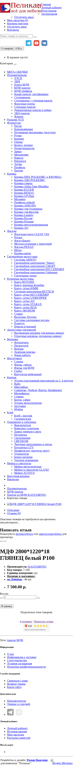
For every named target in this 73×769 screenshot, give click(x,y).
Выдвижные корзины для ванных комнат (39, 332)
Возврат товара (16, 683)
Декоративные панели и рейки (32, 110)
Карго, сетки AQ (24, 301)
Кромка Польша (24, 221)
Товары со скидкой (18, 704)
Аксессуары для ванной (21, 329)
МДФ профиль (23, 90)
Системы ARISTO (25, 259)
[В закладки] (1, 541)
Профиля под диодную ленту (32, 450)
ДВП (17, 81)
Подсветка (20, 434)
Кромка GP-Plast (24, 196)
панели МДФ (15, 640)
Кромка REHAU (24, 192)
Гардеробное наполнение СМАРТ (34, 266)
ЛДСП (18, 78)
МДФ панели (22, 87)
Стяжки (19, 396)
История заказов (17, 731)
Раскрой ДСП (15, 119)
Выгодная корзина (18, 476)
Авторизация (49, 13)
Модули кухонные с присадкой (33, 243)
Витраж (19, 348)
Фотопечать (21, 342)
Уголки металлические (28, 402)
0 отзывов (26, 621)
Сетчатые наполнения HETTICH (34, 291)
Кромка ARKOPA (25, 205)
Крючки (19, 138)
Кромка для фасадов (26, 211)
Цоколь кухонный (25, 326)
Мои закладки (15, 734)
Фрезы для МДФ (24, 367)
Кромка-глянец (23, 183)
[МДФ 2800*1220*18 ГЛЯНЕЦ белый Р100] (34, 504)
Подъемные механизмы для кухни (35, 132)
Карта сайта (14, 687)
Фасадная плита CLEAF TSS (31, 234)
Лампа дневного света (27, 431)
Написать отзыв (43, 621)
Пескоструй (21, 345)
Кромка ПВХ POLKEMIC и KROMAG (38, 176)
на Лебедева (14, 579)
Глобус (18, 371)
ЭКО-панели (22, 113)
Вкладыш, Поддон (25, 316)
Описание (13, 510)
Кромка (11, 173)
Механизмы (21, 154)
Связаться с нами (17, 680)
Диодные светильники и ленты (33, 444)
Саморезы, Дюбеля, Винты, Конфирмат (38, 390)
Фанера (18, 116)
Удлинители (21, 453)
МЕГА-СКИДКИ (17, 71)
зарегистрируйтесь (50, 533)
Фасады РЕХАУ (24, 246)
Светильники (22, 437)
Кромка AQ (21, 227)
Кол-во (4, 593)
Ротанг (18, 237)
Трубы (18, 164)
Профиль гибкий (24, 202)
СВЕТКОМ (21, 441)
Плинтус (19, 323)
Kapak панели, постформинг (31, 94)
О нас (10, 653)
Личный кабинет (17, 728)
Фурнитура (14, 122)
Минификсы (21, 393)
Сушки (18, 313)
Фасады (11, 231)
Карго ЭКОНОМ (24, 310)
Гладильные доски (25, 275)
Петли (18, 125)
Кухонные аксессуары (20, 278)
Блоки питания (23, 457)
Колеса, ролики (23, 145)
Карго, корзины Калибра (29, 285)
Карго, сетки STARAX (28, 304)
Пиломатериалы (17, 75)
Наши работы (22, 355)
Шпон (18, 250)
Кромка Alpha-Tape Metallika (31, 186)
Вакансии (13, 479)
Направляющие (23, 129)
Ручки (18, 135)
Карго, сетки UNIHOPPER (30, 297)
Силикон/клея (22, 418)
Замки (18, 151)
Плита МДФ (21, 84)
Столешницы (22, 97)
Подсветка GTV (24, 447)
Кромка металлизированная (31, 224)
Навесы (18, 157)
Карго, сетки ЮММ (26, 288)
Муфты (18, 409)
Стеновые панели (25, 106)
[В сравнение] (5, 541)
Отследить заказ (24, 17)
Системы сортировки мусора (31, 320)
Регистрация (48, 10)
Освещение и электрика (21, 421)
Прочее (18, 170)
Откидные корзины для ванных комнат (38, 336)
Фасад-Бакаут (22, 240)
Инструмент (14, 358)
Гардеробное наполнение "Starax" (34, 262)
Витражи (12, 339)
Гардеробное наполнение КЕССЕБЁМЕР (39, 269)
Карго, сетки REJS (25, 307)
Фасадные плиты (24, 103)
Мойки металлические (27, 466)
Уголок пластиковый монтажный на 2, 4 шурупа (43, 380)
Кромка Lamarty (23, 215)
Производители (16, 700)
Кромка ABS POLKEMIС (29, 180)
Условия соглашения (19, 663)
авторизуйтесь (24, 533)
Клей (10, 412)
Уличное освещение (26, 460)
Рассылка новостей (18, 737)
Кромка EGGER (24, 189)
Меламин (20, 199)
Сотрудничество (17, 660)
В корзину (6, 606)
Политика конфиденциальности (26, 666)
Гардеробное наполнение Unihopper (36, 272)
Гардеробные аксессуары (22, 256)
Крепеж (11, 377)
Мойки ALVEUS (24, 472)
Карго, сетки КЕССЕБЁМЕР (31, 294)
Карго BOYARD (24, 281)
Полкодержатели (24, 148)
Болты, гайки (22, 399)
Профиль (19, 167)
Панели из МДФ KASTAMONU (26, 494)
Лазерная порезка (24, 351)
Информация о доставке (21, 657)
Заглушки (20, 406)
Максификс (21, 386)
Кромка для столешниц (28, 208)
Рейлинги (20, 160)
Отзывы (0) (14, 513)
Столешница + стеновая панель (33, 100)
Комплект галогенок (26, 428)
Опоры (18, 141)
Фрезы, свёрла (23, 364)
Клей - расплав (23, 415)
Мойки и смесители (19, 463)
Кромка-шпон (22, 253)
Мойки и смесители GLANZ (31, 469)
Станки (18, 361)
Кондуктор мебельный (27, 374)
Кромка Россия (23, 218)
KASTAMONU (37, 566)
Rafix (17, 383)
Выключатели (22, 425)
